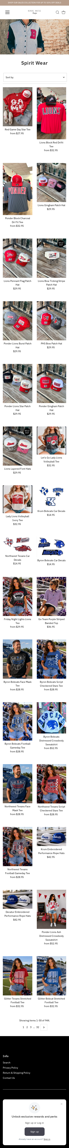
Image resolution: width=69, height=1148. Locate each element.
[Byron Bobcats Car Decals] (51, 547)
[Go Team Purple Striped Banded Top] (51, 596)
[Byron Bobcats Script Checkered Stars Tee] (51, 659)
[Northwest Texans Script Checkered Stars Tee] (51, 783)
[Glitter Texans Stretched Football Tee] (17, 975)
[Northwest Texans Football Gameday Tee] (17, 846)
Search (6, 1062)
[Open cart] (63, 12)
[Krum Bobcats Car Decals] (51, 496)
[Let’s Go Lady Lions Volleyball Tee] (51, 440)
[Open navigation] (10, 12)
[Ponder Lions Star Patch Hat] (17, 383)
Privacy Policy (10, 1067)
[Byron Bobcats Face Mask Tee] (17, 659)
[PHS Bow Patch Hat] (51, 320)
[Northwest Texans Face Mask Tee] (17, 783)
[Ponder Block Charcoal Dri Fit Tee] (17, 189)
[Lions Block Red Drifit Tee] (51, 113)
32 (37, 1027)
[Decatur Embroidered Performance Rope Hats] (17, 899)
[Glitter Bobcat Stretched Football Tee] (51, 975)
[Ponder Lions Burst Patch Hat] (17, 320)
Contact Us (9, 1077)
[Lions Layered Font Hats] (17, 446)
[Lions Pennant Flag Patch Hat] (17, 258)
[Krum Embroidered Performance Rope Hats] (51, 836)
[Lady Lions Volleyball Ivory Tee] (17, 499)
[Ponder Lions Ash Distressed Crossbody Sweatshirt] (51, 909)
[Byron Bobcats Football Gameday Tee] (17, 721)
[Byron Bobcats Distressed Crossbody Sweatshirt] (51, 718)
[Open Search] (57, 12)
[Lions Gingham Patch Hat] (51, 182)
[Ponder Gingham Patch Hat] (51, 383)
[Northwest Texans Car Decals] (17, 545)
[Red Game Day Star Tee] (17, 106)
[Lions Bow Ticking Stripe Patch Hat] (51, 258)
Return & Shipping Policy (16, 1072)
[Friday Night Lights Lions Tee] (17, 596)
